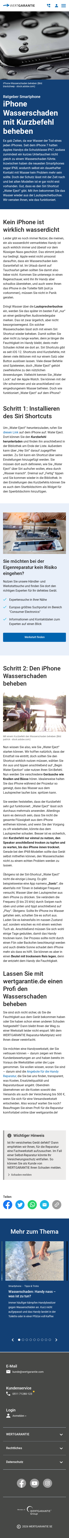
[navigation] (34, 1389)
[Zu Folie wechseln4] (31, 1340)
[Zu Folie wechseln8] (46, 1340)
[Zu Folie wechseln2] (23, 1340)
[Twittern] (20, 1204)
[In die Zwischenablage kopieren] (56, 1204)
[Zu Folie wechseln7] (42, 1340)
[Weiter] (56, 1340)
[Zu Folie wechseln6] (38, 1340)
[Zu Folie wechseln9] (50, 1340)
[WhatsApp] (32, 1204)
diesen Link (10, 432)
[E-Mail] (44, 1204)
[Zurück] (12, 1340)
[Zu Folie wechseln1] (19, 1340)
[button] (56, 5)
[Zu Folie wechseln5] (34, 1340)
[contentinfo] (34, 1526)
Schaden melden (21, 1174)
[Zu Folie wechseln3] (27, 1340)
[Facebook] (7, 1204)
